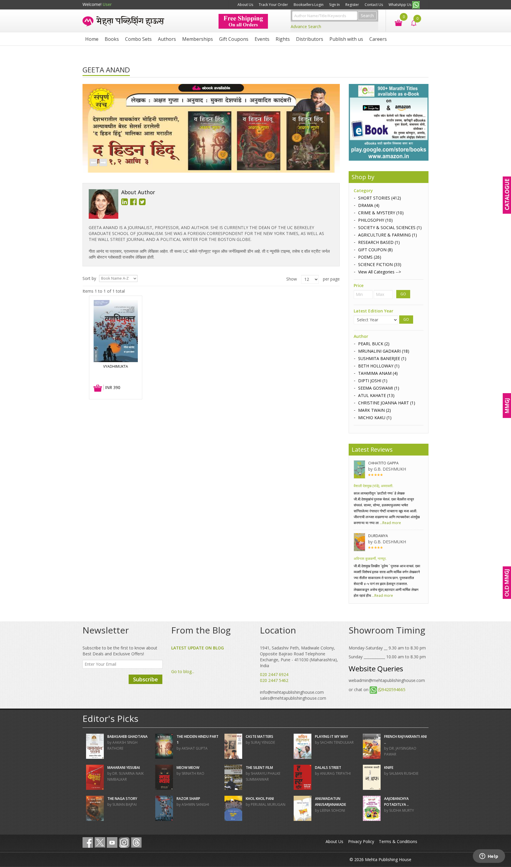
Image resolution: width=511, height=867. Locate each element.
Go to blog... (182, 671)
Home (91, 39)
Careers (378, 39)
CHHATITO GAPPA (383, 463)
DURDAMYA (378, 535)
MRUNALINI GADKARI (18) (383, 351)
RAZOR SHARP (188, 798)
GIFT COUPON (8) (375, 249)
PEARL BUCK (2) (373, 343)
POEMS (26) (369, 257)
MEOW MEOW (188, 767)
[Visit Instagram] (124, 842)
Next (103, 163)
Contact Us (374, 4)
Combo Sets (138, 39)
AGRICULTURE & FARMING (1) (387, 235)
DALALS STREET (328, 767)
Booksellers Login (309, 4)
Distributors (309, 39)
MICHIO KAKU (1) (375, 417)
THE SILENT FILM (259, 767)
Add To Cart (98, 388)
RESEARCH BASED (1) (379, 242)
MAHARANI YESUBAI (123, 767)
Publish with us (346, 39)
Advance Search (306, 26)
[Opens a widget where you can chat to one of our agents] (489, 856)
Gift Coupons (233, 39)
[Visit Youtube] (112, 842)
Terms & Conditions (398, 841)
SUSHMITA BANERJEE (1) (382, 358)
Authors (167, 39)
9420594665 (393, 689)
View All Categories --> (379, 272)
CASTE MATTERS (259, 736)
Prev (93, 163)
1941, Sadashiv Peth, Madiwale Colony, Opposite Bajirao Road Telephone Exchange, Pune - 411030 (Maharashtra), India (299, 656)
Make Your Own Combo (212, 4)
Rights (283, 39)
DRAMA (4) (368, 205)
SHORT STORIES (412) (379, 198)
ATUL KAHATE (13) (376, 395)
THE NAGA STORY (122, 798)
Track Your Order (273, 4)
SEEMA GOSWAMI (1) (378, 388)
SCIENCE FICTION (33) (379, 264)
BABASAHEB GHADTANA (127, 736)
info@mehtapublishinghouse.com (292, 692)
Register (352, 4)
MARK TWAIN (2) (374, 410)
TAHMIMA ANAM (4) (378, 373)
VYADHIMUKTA (115, 366)
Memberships (197, 39)
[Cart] (395, 22)
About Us (245, 4)
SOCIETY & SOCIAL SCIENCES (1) (390, 227)
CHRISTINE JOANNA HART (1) (386, 403)
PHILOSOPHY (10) (375, 220)
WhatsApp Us (400, 4)
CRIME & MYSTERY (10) (381, 212)
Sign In (334, 4)
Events (262, 39)
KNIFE (388, 767)
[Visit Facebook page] (88, 842)
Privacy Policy (361, 841)
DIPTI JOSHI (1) (372, 380)
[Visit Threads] (136, 842)
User (107, 4)
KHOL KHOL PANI (260, 798)
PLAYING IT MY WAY (331, 736)
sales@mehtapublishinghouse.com (293, 698)
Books (112, 39)
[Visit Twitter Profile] (100, 842)
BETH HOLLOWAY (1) (379, 366)
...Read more (390, 522)
